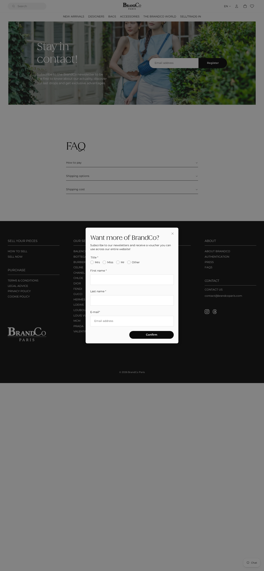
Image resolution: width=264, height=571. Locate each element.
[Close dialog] (172, 233)
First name (98, 270)
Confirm (151, 334)
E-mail (95, 312)
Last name (98, 291)
